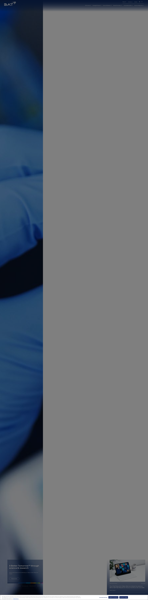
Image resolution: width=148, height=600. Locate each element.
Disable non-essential (113, 597)
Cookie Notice (16, 598)
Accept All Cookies (123, 597)
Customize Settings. (103, 597)
